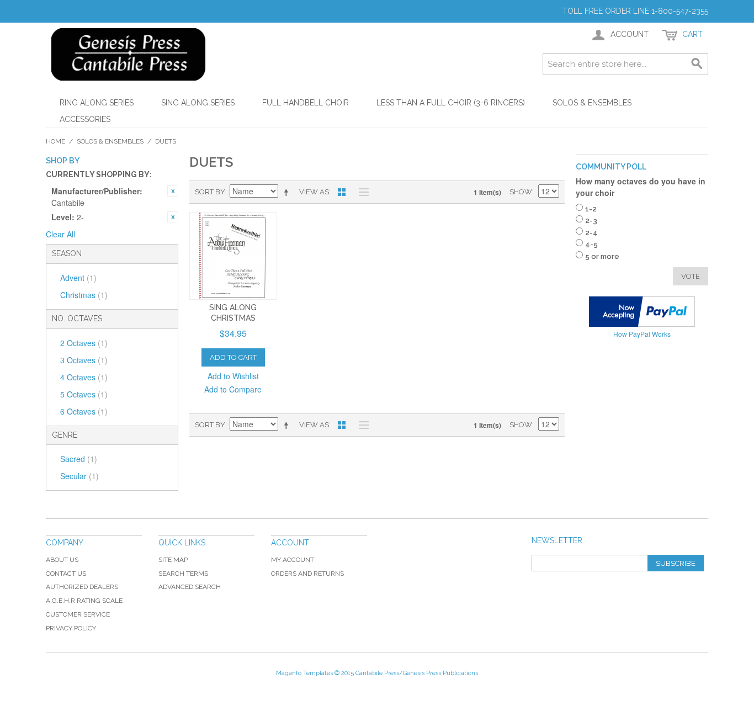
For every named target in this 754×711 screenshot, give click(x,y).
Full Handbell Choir (305, 102)
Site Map (173, 560)
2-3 (591, 220)
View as (314, 192)
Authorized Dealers (82, 587)
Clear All (60, 234)
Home (55, 141)
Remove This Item (172, 191)
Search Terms (183, 573)
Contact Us (66, 573)
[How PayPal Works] (642, 311)
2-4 (591, 233)
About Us (62, 560)
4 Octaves (84, 377)
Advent (78, 277)
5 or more (602, 256)
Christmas (84, 294)
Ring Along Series (97, 102)
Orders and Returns (307, 573)
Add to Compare (233, 389)
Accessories (85, 119)
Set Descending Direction (288, 192)
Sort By (210, 192)
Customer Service (78, 614)
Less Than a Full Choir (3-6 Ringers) (450, 102)
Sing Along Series (198, 102)
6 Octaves (84, 411)
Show (520, 192)
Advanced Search (189, 587)
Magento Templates (304, 673)
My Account (292, 560)
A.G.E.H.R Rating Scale (84, 600)
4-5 (591, 244)
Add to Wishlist (233, 375)
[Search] (697, 64)
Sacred (78, 458)
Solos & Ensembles (592, 102)
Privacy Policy (71, 628)
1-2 (591, 209)
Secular (79, 475)
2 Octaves (84, 342)
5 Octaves (84, 394)
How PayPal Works (642, 333)
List (361, 192)
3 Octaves (84, 359)
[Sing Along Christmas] (233, 256)
